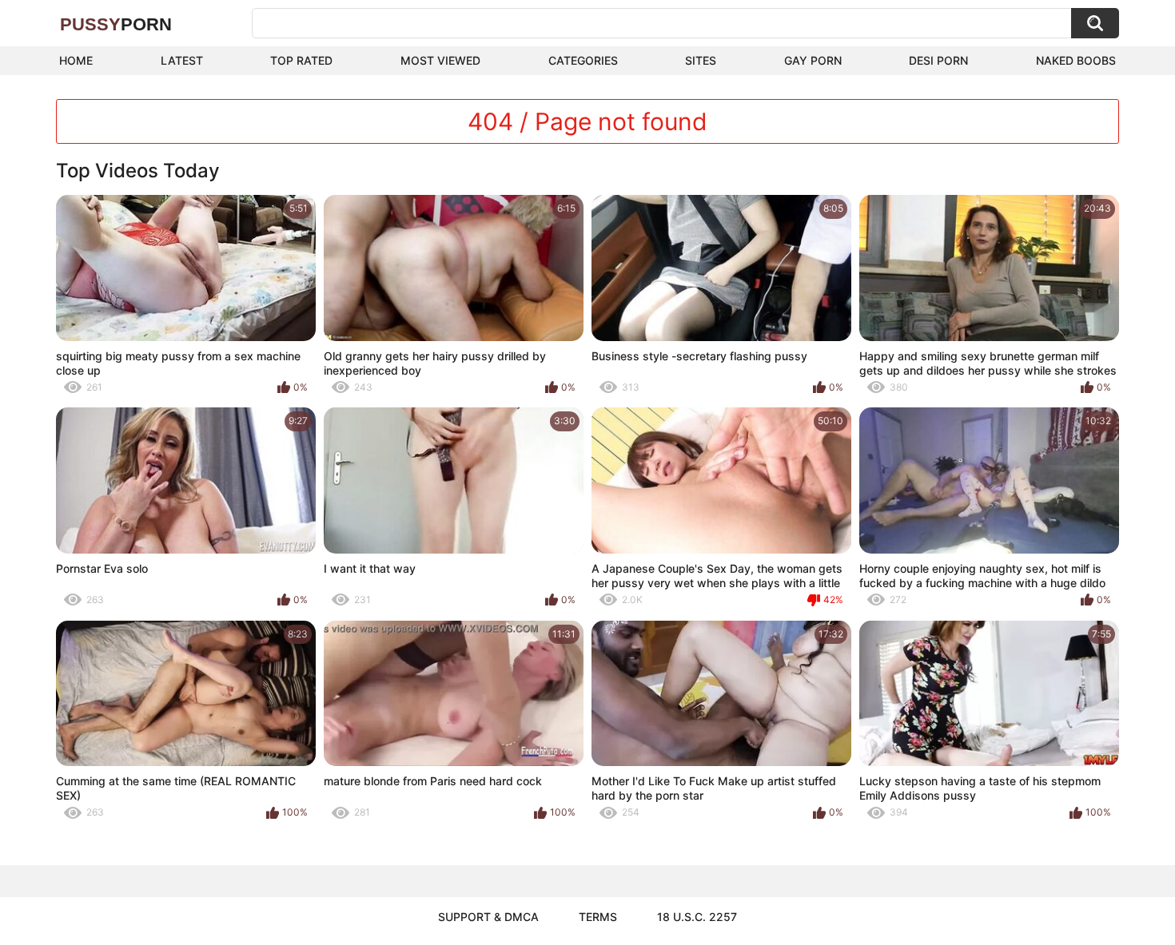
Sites (700, 60)
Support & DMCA (488, 916)
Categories (583, 60)
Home (76, 60)
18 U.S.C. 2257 (697, 916)
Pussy (116, 24)
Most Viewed (440, 60)
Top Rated (301, 60)
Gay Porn (813, 60)
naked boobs (1076, 60)
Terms (598, 916)
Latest (182, 60)
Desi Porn (938, 60)
